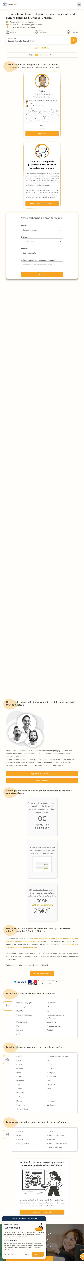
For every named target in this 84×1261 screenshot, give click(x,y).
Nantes (19, 1101)
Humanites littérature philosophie (56, 1016)
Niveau (24, 237)
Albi (48, 1060)
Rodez (18, 1056)
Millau (18, 1060)
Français (19, 1030)
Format (24, 248)
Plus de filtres (43, 48)
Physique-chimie (53, 1026)
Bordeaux (50, 1105)
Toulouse (20, 1097)
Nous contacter (42, 781)
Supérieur (20, 1147)
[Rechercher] (74, 40)
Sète (49, 1081)
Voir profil (42, 133)
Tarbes (19, 1089)
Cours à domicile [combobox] (29, 253)
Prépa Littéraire (22, 1143)
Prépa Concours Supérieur (57, 1143)
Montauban (51, 1076)
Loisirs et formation (54, 1147)
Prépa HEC (51, 1139)
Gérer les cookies (9, 1254)
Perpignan (51, 1072)
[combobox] (39, 230)
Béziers (19, 1076)
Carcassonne (52, 1068)
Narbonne (20, 1081)
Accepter (37, 1254)
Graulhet (19, 1068)
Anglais (50, 1030)
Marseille (20, 1093)
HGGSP (50, 1007)
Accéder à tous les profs (42, 1212)
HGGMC (19, 1011)
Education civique (53, 1022)
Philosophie (51, 1003)
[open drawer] (79, 4)
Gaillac (49, 1064)
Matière (25, 225)
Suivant (42, 274)
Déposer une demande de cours (42, 203)
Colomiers (51, 1085)
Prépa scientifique (23, 1139)
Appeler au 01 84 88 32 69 (42, 774)
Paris (49, 1089)
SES (18, 1034)
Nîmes (19, 1072)
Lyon (49, 1093)
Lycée (18, 1135)
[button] (42, 40)
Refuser (26, 1254)
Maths (18, 1026)
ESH (48, 1011)
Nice (48, 1097)
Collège (50, 1131)
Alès (18, 1085)
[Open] (60, 230)
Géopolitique (21, 1007)
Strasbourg (20, 1105)
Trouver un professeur (42, 973)
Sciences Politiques (24, 1015)
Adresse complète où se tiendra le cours (38, 260)
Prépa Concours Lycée (55, 1135)
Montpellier (51, 1101)
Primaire (19, 1131)
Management (21, 1022)
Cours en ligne (22, 1109)
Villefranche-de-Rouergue (57, 1056)
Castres (19, 1064)
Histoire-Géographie (24, 1003)
